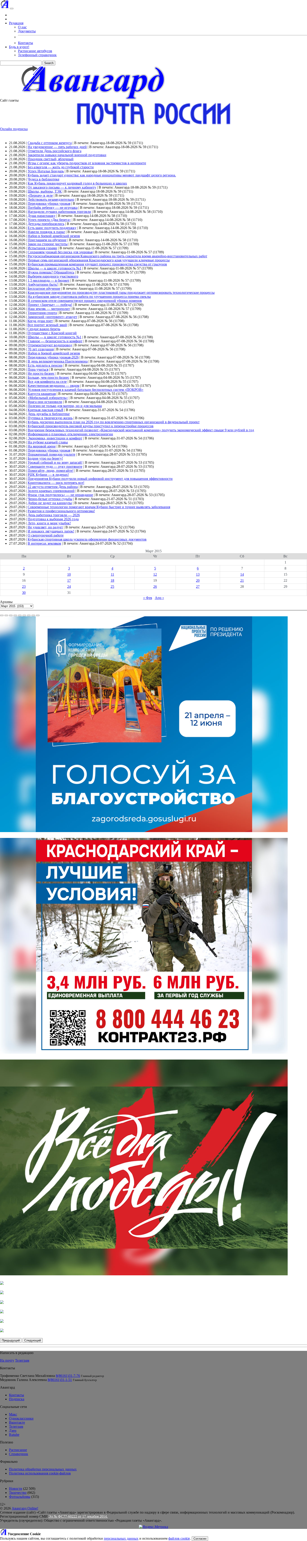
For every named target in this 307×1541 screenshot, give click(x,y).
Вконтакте (17, 1422)
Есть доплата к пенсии (45, 365)
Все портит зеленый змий (47, 325)
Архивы (6, 602)
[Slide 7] (29, 615)
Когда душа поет (40, 321)
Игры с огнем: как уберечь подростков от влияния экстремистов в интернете (87, 163)
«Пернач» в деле (40, 195)
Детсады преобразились (46, 224)
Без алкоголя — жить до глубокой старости (61, 167)
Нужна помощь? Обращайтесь (51, 272)
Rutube (14, 1434)
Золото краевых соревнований (51, 491)
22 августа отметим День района (53, 487)
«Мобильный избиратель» (48, 398)
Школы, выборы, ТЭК (45, 191)
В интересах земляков (44, 543)
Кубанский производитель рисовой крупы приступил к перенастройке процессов (91, 426)
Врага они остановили (45, 402)
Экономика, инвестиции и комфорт (55, 438)
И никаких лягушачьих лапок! (51, 531)
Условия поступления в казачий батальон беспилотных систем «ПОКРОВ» (85, 390)
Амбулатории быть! (43, 284)
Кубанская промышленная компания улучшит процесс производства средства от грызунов (97, 264)
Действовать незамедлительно (51, 199)
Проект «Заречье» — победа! (50, 305)
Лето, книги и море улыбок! (49, 523)
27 (198, 586)
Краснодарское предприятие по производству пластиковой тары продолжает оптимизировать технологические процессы (121, 292)
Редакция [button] (16, 23)
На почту (7, 1360)
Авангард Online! (25, 1508)
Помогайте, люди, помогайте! (50, 470)
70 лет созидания (41, 349)
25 (112, 586)
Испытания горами (42, 248)
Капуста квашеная (42, 394)
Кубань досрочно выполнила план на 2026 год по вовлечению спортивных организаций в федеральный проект (114, 422)
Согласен (200, 1538)
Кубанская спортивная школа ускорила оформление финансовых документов (87, 539)
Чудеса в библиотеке (43, 179)
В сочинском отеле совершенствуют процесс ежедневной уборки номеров (85, 301)
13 (198, 574)
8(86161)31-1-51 (60, 1380)
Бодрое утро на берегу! (45, 458)
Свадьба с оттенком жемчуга (50, 143)
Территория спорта (42, 313)
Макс (13, 1414)
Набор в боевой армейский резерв (54, 236)
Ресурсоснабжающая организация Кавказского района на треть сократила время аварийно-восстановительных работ (117, 256)
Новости (15, 1488)
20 (198, 580)
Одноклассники (21, 1418)
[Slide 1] (2, 615)
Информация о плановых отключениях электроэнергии (70, 434)
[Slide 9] (38, 615)
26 (155, 586)
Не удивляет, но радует (45, 527)
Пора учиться (38, 369)
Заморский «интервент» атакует (52, 317)
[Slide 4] (15, 615)
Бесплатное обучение (44, 288)
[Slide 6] (24, 615)
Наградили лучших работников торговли (59, 212)
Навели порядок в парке (46, 232)
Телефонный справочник (37, 55)
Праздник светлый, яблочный (50, 159)
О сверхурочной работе (46, 535)
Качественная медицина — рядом (53, 385)
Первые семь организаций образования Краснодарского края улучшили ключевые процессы (99, 260)
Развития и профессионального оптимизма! (61, 511)
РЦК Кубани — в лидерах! (48, 475)
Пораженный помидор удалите (51, 454)
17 (69, 580)
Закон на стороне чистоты (48, 244)
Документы (27, 31)
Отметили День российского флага (54, 151)
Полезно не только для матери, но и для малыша (65, 406)
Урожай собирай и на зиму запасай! (55, 462)
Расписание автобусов (35, 51)
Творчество (18, 1492)
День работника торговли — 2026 (54, 515)
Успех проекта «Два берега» (49, 220)
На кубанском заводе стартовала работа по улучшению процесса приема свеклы (89, 296)
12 (155, 574)
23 (24, 586)
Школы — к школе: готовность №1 (54, 268)
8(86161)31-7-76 (68, 1376)
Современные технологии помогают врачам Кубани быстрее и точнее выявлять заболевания (99, 507)
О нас (22, 27)
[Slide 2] (6, 615)
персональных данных (121, 1538)
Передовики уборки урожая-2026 (53, 357)
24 (69, 586)
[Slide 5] (20, 615)
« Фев (147, 598)
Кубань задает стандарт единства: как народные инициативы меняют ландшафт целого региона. (102, 175)
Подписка (16, 1399)
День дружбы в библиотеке (49, 414)
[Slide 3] (11, 615)
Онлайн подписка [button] (14, 129)
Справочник (18, 1454)
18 (112, 580)
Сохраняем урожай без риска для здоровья (60, 252)
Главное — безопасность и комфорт (55, 341)
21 (242, 580)
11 (112, 574)
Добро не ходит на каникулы (50, 503)
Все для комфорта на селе (47, 381)
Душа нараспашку (42, 216)
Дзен (12, 1430)
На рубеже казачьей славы (48, 442)
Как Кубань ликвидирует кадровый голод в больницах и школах (77, 183)
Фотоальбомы (19, 1497)
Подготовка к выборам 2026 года (53, 519)
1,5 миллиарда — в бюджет (48, 280)
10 (69, 574)
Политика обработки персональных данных (43, 1469)
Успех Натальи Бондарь (46, 171)
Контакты (25, 43)
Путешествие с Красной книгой (52, 333)
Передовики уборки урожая (49, 203)
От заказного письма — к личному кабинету (62, 187)
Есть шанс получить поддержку (52, 228)
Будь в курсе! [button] (19, 47)
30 (24, 593)
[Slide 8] (33, 615)
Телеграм (22, 1360)
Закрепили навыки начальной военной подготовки (67, 155)
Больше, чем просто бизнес (48, 377)
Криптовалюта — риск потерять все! (56, 483)
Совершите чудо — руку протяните (55, 466)
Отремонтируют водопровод (50, 345)
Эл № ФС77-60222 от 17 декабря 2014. (78, 1516)
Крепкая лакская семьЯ (45, 410)
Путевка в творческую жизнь (50, 418)
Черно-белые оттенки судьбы (50, 499)
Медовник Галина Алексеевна (23, 1380)
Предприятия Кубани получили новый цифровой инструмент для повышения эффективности (100, 479)
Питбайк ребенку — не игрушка (53, 207)
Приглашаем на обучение (47, 240)
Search (48, 63)
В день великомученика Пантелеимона (58, 361)
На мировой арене (42, 446)
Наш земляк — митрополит (49, 309)
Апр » (159, 598)
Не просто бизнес (41, 373)
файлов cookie (179, 1538)
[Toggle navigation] (11, 8)
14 (242, 574)
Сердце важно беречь (43, 329)
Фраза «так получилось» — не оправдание (60, 495)
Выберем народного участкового (53, 276)
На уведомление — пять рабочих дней (57, 147)
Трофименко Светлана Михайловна (27, 1376)
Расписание (18, 1450)
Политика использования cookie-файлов (40, 1473)
